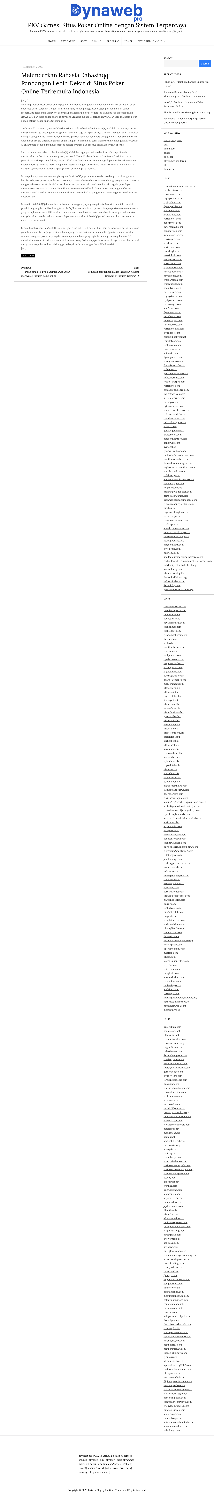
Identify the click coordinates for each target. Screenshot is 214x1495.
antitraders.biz (171, 822)
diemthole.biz (171, 1210)
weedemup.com (172, 516)
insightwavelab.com (174, 393)
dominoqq (169, 169)
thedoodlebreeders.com (177, 895)
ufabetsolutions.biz (174, 732)
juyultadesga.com (173, 859)
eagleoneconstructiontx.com (179, 467)
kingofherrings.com (174, 1230)
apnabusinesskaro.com (176, 1426)
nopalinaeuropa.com (175, 1005)
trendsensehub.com (174, 418)
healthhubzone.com (174, 647)
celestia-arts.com (173, 1051)
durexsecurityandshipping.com (181, 846)
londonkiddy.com (173, 569)
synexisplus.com (172, 214)
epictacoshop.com (174, 1291)
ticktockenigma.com (175, 422)
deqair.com (170, 903)
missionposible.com (174, 1385)
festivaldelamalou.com (176, 1063)
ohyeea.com (170, 964)
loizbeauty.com (172, 1193)
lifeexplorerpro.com (174, 397)
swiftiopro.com (172, 332)
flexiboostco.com (173, 190)
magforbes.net (171, 1128)
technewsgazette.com (176, 1222)
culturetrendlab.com (175, 414)
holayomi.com (171, 552)
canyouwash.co (172, 618)
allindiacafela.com (173, 1361)
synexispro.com (172, 548)
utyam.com (170, 956)
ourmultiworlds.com (175, 1039)
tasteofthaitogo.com (174, 1263)
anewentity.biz (171, 1238)
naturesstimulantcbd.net (177, 1001)
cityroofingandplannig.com (178, 850)
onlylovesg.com (172, 475)
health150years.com (174, 1108)
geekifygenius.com (174, 430)
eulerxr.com (170, 426)
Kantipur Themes (114, 1490)
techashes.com (172, 614)
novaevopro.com (173, 275)
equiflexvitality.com (174, 471)
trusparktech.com (173, 279)
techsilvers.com (172, 907)
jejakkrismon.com (173, 1206)
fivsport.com (170, 916)
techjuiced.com (172, 655)
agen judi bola (109, 1455)
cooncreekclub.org (174, 1043)
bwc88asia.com (172, 879)
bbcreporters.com (173, 793)
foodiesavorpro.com (174, 381)
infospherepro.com (174, 377)
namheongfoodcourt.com (177, 1336)
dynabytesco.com (173, 357)
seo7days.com (171, 1246)
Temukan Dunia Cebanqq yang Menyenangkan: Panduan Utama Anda (184, 94)
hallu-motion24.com (175, 1348)
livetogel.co (170, 446)
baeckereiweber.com (175, 606)
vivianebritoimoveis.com (177, 1124)
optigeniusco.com (173, 267)
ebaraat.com (170, 651)
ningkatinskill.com (174, 912)
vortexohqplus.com (174, 328)
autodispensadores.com (176, 528)
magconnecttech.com (175, 438)
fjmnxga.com (170, 1275)
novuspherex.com (173, 271)
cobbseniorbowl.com (175, 838)
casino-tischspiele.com (176, 1173)
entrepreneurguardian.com (179, 503)
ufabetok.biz (170, 769)
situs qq (83, 1459)
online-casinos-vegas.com (178, 1389)
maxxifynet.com (172, 222)
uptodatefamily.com (174, 948)
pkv (166, 144)
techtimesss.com (173, 1096)
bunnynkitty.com (173, 1267)
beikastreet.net (172, 1030)
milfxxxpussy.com (173, 944)
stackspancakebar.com (176, 1332)
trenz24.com (170, 1185)
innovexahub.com (173, 226)
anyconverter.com (173, 1197)
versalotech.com (172, 340)
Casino (97, 41)
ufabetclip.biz (171, 691)
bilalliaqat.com (171, 524)
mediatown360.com (174, 1377)
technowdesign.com (175, 842)
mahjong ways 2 (112, 1463)
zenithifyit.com (172, 251)
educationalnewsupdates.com (180, 186)
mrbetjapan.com (172, 1234)
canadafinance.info (174, 1303)
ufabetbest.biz (171, 744)
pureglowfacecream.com (177, 1226)
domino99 (169, 148)
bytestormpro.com (174, 406)
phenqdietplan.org (174, 928)
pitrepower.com (172, 1373)
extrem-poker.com (174, 883)
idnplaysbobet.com (174, 487)
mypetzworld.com (173, 867)
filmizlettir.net (171, 1034)
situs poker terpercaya (118, 1467)
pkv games (125, 1455)
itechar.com (170, 638)
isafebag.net (170, 1153)
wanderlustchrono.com (176, 410)
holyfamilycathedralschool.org (180, 565)
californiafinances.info (176, 1299)
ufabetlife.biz (171, 728)
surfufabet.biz (171, 740)
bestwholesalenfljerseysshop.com (182, 810)
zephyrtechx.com (173, 296)
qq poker (168, 156)
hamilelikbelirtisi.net (175, 336)
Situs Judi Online (150, 41)
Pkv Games (68, 41)
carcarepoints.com (174, 891)
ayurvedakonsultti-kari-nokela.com (183, 818)
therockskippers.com (175, 1352)
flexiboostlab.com (173, 324)
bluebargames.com (174, 1059)
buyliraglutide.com (174, 675)
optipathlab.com (172, 202)
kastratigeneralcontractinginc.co (181, 806)
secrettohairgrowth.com (177, 1259)
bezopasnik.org (172, 1271)
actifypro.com (171, 308)
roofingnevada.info (174, 540)
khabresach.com (172, 1413)
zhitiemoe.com (172, 969)
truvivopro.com (172, 239)
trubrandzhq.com (173, 283)
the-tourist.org (172, 1145)
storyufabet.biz (172, 757)
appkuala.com (171, 1242)
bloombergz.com (173, 1157)
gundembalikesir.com (175, 634)
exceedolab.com (172, 349)
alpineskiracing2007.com (177, 1365)
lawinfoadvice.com (174, 924)
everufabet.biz (171, 773)
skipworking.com (173, 1189)
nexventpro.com (172, 292)
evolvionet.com (172, 210)
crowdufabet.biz (172, 777)
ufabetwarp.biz (172, 687)
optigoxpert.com (173, 300)
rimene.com (170, 1312)
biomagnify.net (172, 1009)
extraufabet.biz (172, 724)
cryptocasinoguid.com (176, 797)
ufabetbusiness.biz (174, 712)
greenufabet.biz (172, 716)
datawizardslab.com (174, 365)
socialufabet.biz (172, 736)
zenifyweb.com (172, 442)
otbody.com (170, 1177)
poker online (85, 1463)
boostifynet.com (172, 287)
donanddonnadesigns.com (178, 463)
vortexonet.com (172, 218)
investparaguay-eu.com (176, 875)
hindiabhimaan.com (174, 1409)
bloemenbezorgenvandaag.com (180, 1255)
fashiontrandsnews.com (176, 789)
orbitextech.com (173, 434)
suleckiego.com (172, 1430)
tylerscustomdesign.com (177, 1087)
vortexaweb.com (172, 263)
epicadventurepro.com (176, 389)
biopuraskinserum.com (176, 1295)
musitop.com (171, 952)
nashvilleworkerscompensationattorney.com (188, 560)
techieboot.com (172, 630)
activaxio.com (171, 353)
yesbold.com (170, 643)
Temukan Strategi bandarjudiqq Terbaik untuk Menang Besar (185, 120)
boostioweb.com (172, 194)
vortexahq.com (172, 247)
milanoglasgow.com (174, 1340)
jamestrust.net (171, 1181)
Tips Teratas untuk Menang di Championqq (187, 112)
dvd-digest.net (172, 1320)
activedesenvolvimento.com (179, 479)
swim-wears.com (173, 1075)
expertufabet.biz (172, 696)
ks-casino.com (171, 887)
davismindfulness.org (175, 577)
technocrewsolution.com (177, 1116)
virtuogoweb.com (173, 667)
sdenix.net (169, 1136)
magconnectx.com (174, 544)
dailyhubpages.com (174, 483)
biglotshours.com (173, 671)
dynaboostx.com (172, 312)
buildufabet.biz (172, 781)
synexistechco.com (174, 234)
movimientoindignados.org (178, 940)
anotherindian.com (174, 977)
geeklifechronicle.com (176, 373)
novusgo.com (171, 402)
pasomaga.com (171, 993)
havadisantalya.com (174, 622)
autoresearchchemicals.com (179, 1422)
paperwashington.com (176, 512)
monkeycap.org (172, 1132)
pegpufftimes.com (173, 1047)
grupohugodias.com (174, 899)
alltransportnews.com (175, 785)
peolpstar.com (171, 1083)
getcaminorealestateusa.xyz (178, 589)
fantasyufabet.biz (173, 700)
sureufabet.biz (171, 749)
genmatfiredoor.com (175, 450)
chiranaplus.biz (172, 1328)
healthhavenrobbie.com (176, 459)
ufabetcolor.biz (172, 720)
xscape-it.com (171, 830)
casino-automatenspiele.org (179, 1169)
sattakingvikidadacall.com (178, 491)
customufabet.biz (173, 753)
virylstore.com (171, 1100)
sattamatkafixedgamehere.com (180, 499)
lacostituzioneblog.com (176, 960)
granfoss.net (170, 1356)
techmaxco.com (172, 344)
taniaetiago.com (172, 985)
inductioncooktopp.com (177, 532)
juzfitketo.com (171, 989)
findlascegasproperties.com (179, 455)
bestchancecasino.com (176, 520)
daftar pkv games (173, 140)
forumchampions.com (175, 1055)
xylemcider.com (172, 981)
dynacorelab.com (173, 230)
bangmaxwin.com (173, 1283)
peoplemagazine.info (175, 610)
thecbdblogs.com (173, 1418)
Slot (84, 41)
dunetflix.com (171, 936)
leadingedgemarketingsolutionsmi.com (185, 801)
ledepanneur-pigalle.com (177, 1316)
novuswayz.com (172, 304)
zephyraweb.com (173, 259)
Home (52, 41)
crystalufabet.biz (172, 765)
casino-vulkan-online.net (177, 1369)
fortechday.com (172, 585)
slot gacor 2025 (92, 1455)
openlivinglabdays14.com (177, 814)
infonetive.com (172, 1287)
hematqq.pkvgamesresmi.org (94, 1472)
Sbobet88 (113, 41)
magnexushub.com (174, 663)
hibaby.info (169, 507)
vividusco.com (171, 243)
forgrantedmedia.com (175, 1079)
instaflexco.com (172, 316)
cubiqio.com (170, 369)
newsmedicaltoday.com (176, 536)
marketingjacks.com (175, 1397)
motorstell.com (172, 1104)
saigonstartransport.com (177, 1279)
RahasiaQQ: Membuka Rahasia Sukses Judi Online (186, 83)
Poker (128, 41)
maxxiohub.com (172, 255)
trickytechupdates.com (176, 1405)
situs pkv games (125, 1459)
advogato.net (171, 1149)
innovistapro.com (173, 320)
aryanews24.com (173, 826)
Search (168, 58)
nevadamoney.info (173, 1308)
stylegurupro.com (173, 361)
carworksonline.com (175, 1092)
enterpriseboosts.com (175, 1161)
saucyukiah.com (172, 1026)
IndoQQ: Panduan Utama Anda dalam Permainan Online (184, 104)
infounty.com (171, 871)
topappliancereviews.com (178, 1401)
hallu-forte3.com (173, 1344)
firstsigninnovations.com (177, 1067)
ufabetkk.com (171, 1214)
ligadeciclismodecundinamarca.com (183, 556)
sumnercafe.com (173, 932)
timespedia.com (172, 1202)
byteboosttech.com (174, 659)
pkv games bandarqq (175, 160)
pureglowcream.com (175, 1250)
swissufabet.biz (172, 708)
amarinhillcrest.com (174, 1140)
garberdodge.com (173, 1071)
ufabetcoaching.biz (174, 573)
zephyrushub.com (173, 198)
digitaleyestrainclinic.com (178, 1381)
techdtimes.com (172, 626)
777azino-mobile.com (175, 834)
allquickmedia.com (174, 1218)
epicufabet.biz (171, 761)
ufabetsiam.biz (171, 704)
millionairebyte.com (174, 581)
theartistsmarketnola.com (177, 1324)
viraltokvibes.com (173, 1120)
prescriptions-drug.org (176, 1112)
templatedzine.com (174, 920)
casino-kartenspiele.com (177, 1165)
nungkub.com (171, 973)
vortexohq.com (172, 385)
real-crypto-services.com (177, 863)
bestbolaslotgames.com (176, 495)
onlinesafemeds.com (175, 679)
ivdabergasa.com (173, 854)
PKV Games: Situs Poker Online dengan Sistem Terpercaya (107, 25)
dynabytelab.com (173, 206)
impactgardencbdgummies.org (180, 997)
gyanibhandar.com (174, 683)
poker (167, 152)
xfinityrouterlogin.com (176, 1393)
